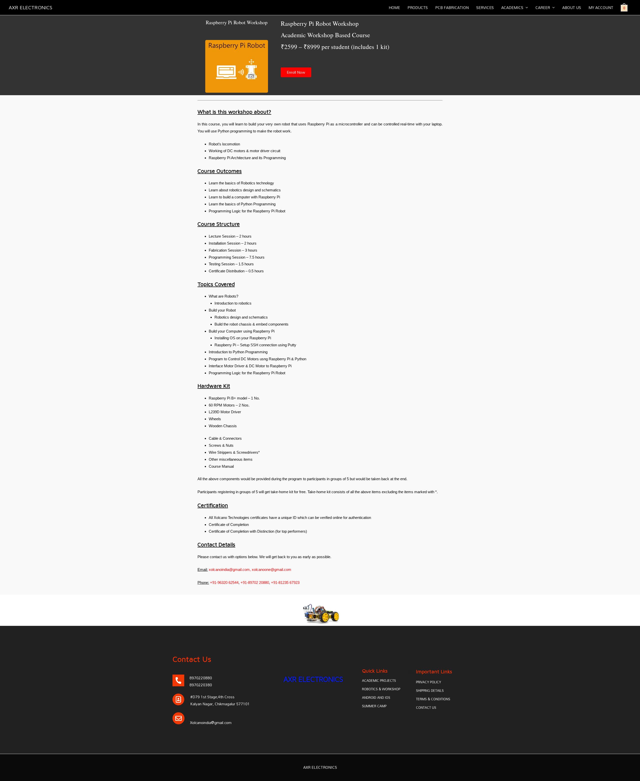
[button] (296, 72)
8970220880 (201, 678)
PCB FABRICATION (452, 7)
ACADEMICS (512, 7)
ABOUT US (571, 7)
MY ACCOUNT (600, 7)
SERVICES (485, 7)
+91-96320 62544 (224, 582)
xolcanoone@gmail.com (271, 569)
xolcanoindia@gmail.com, (229, 569)
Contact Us (191, 659)
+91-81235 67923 (285, 582)
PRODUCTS (418, 7)
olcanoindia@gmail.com (212, 722)
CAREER (543, 7)
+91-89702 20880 (254, 582)
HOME (394, 7)
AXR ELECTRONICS (30, 7)
